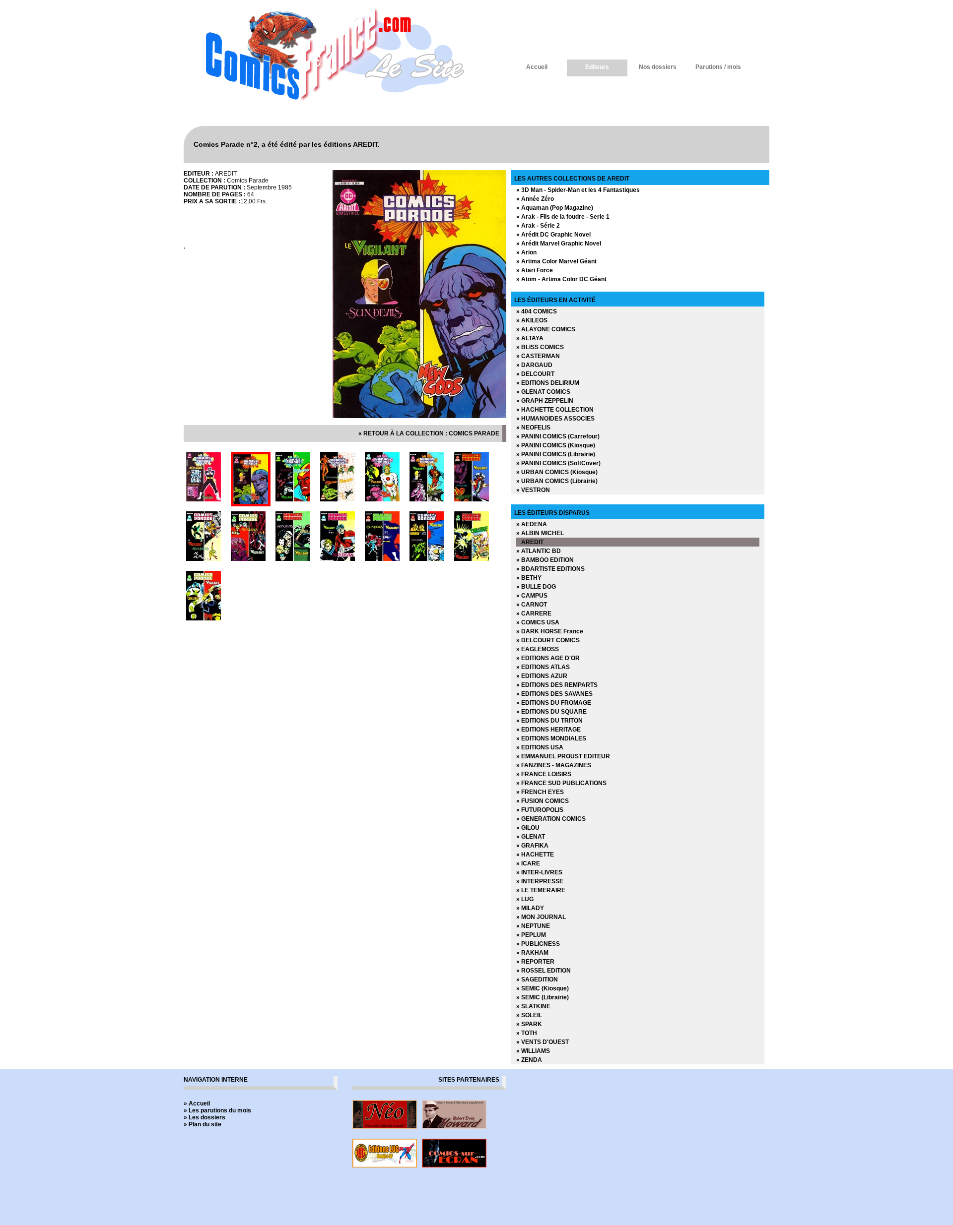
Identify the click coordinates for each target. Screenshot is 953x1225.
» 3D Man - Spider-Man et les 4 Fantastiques (578, 189)
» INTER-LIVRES (539, 872)
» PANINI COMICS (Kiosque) (555, 445)
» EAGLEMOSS (537, 649)
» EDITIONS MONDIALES (551, 738)
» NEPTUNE (533, 925)
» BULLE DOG (536, 586)
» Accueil (197, 1103)
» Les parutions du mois (217, 1110)
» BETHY (529, 577)
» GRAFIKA (532, 845)
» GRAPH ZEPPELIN (544, 400)
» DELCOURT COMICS (548, 640)
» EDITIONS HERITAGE (548, 729)
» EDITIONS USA (539, 747)
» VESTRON (533, 490)
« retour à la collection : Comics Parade (428, 433)
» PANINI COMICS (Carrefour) (558, 436)
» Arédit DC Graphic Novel (553, 234)
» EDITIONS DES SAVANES (554, 693)
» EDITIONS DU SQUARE (551, 711)
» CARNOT (531, 604)
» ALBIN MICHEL (540, 533)
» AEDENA (531, 524)
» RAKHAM (532, 952)
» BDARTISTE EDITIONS (550, 568)
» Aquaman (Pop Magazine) (554, 207)
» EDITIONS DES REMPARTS (557, 684)
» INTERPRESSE (539, 881)
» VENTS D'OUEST (542, 1042)
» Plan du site (202, 1124)
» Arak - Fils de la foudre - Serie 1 (563, 216)
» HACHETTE (535, 854)
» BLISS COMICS (540, 347)
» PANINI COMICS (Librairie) (555, 454)
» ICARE (528, 863)
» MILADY (530, 908)
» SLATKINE (533, 1006)
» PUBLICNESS (538, 943)
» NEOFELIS (533, 427)
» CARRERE (533, 613)
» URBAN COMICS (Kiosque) (557, 472)
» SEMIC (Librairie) (542, 997)
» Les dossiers (204, 1117)
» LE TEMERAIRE (540, 890)
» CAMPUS (531, 595)
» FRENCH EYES (540, 792)
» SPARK (529, 1024)
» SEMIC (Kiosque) (542, 988)
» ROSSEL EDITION (543, 970)
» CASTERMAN (538, 356)
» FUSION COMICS (542, 800)
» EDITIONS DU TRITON (549, 720)
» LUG (525, 899)
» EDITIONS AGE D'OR (548, 658)
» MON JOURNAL (541, 917)
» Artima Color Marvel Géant (556, 261)
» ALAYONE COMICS (545, 329)
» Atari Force (534, 270)
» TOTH (526, 1033)
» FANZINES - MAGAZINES (553, 765)
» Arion (526, 252)
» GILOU (528, 827)
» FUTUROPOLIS (539, 809)
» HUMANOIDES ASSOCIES (555, 418)
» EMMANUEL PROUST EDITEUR (563, 756)
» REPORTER (535, 961)
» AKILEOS (531, 320)
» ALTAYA (530, 338)
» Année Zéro (535, 198)
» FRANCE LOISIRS (543, 774)
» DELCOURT (535, 373)
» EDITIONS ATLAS (543, 667)
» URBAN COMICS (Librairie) (557, 481)
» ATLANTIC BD (538, 551)
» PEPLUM (531, 934)
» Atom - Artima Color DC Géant (561, 279)
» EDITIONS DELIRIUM (547, 382)
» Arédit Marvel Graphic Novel (558, 243)
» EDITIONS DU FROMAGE (553, 702)
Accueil (536, 66)
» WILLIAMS (533, 1050)
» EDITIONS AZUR (541, 676)
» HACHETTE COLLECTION (555, 409)
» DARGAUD (534, 365)
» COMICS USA (537, 622)
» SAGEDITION (537, 979)
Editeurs (597, 66)
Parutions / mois (718, 66)
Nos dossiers (658, 66)
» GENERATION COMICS (551, 818)
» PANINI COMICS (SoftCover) (558, 463)
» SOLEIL (529, 1015)
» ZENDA (529, 1059)
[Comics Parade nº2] (419, 416)
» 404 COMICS (536, 311)
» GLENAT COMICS (543, 391)
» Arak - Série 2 (538, 225)
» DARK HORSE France (549, 631)
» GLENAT (530, 836)
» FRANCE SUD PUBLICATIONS (561, 783)
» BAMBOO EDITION (545, 559)
